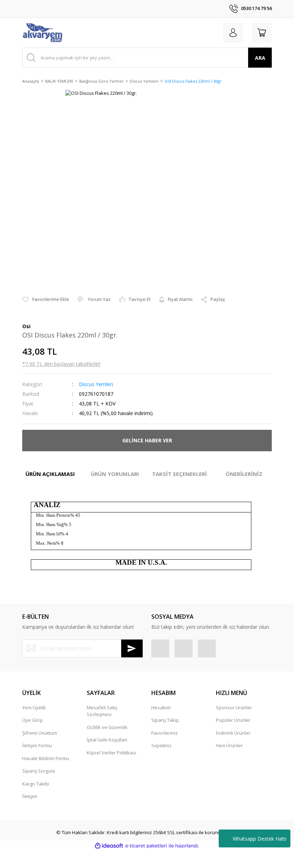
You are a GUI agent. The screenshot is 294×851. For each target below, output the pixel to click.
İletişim (29, 796)
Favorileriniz (164, 733)
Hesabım (161, 707)
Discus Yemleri (96, 384)
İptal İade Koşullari (107, 739)
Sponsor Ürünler (234, 707)
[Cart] (262, 33)
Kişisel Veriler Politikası (111, 752)
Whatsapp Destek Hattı (259, 838)
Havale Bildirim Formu (45, 758)
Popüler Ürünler (233, 720)
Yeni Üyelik (34, 707)
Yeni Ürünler (229, 745)
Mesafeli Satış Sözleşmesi (102, 711)
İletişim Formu (37, 745)
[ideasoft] (109, 846)
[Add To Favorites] (45, 299)
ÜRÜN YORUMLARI (115, 473)
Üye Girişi (32, 720)
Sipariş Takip (165, 720)
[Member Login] (233, 33)
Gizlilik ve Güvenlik (107, 727)
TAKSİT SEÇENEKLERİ (179, 473)
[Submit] (132, 648)
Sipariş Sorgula (38, 771)
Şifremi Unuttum (39, 733)
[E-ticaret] (146, 846)
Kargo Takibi (35, 784)
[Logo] (42, 33)
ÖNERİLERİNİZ (244, 473)
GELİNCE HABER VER (147, 440)
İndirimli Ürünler (233, 733)
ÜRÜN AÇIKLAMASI (50, 473)
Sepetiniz (161, 745)
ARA (260, 57)
